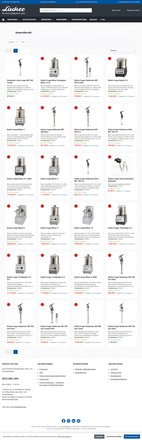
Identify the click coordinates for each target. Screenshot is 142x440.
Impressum (43, 369)
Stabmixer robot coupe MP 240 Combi (20, 81)
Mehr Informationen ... (65, 436)
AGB (41, 373)
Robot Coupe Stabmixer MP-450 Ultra (53, 130)
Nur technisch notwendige (114, 436)
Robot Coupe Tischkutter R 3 (120, 228)
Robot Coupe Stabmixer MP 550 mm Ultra (121, 327)
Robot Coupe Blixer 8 (16, 228)
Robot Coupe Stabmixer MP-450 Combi (86, 81)
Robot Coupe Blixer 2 (16, 129)
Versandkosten (65, 426)
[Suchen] (89, 10)
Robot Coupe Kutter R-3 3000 (19, 179)
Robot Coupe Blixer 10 (83, 228)
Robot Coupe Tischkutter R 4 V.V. (19, 278)
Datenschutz (44, 379)
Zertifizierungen (80, 373)
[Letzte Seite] (28, 51)
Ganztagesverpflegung (118, 379)
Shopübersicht (115, 376)
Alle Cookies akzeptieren (132, 436)
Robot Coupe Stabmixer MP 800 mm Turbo (87, 327)
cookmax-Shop (115, 373)
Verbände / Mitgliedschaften (85, 369)
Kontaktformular (20, 407)
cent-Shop (114, 369)
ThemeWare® (91, 429)
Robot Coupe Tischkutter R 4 (53, 277)
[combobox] (63, 10)
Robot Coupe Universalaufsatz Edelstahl (120, 180)
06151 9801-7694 (10, 378)
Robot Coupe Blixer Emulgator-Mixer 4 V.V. (54, 81)
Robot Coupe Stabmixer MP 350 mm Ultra (121, 278)
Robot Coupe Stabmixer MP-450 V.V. (86, 130)
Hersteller (11, 42)
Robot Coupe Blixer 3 (49, 179)
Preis (22, 42)
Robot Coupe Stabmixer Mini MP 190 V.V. (86, 180)
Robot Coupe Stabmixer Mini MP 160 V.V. (120, 130)
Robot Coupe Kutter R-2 (118, 80)
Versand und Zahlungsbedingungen (52, 376)
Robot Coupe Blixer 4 (49, 228)
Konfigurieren (99, 436)
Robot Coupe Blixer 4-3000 (85, 277)
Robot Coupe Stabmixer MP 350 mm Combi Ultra (54, 327)
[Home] (4, 19)
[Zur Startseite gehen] (13, 10)
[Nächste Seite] (24, 51)
